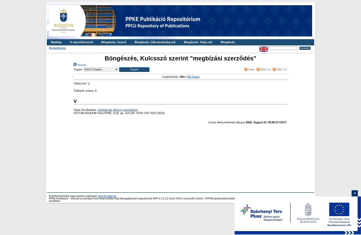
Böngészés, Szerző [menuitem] (113, 42)
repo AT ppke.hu (107, 196)
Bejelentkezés (57, 48)
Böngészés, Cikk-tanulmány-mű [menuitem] (155, 42)
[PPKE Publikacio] (180, 37)
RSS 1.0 (265, 69)
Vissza (81, 64)
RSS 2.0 (281, 69)
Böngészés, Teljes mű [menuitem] (198, 42)
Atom (250, 69)
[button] (134, 69)
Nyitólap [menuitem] (56, 42)
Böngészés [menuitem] (228, 42)
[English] (263, 48)
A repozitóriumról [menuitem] (81, 42)
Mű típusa (193, 76)
